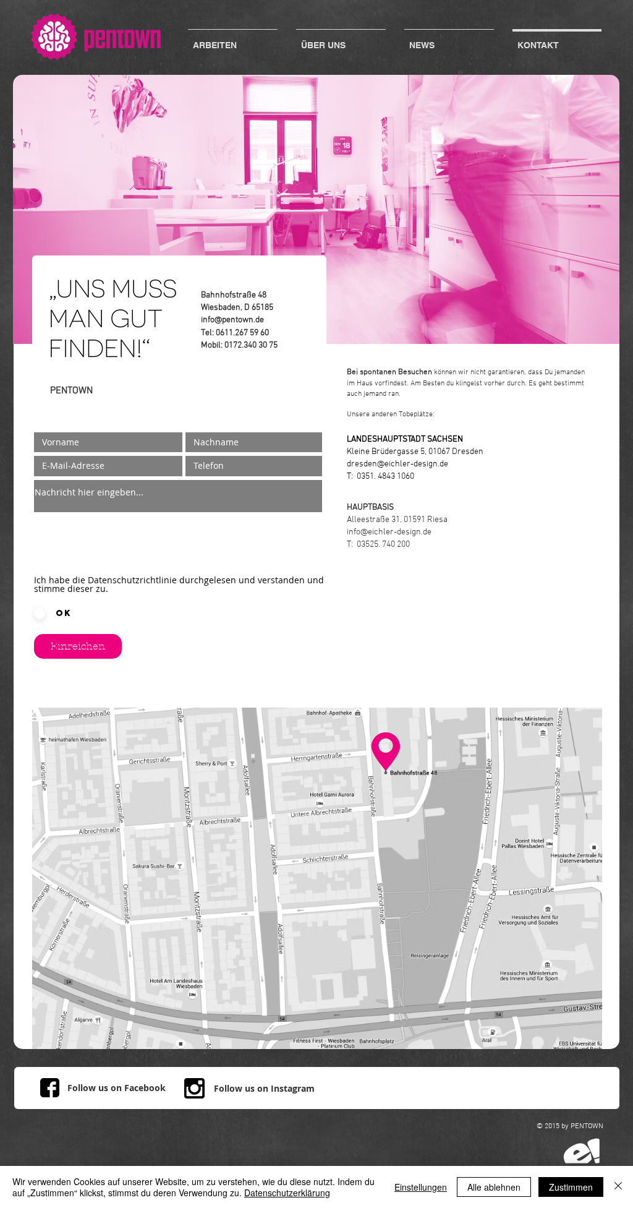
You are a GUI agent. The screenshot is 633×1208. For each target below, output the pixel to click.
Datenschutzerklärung (287, 1192)
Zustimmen (571, 1187)
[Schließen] (618, 1187)
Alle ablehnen (493, 1187)
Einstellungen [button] (420, 1187)
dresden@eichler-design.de (397, 464)
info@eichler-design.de (389, 532)
